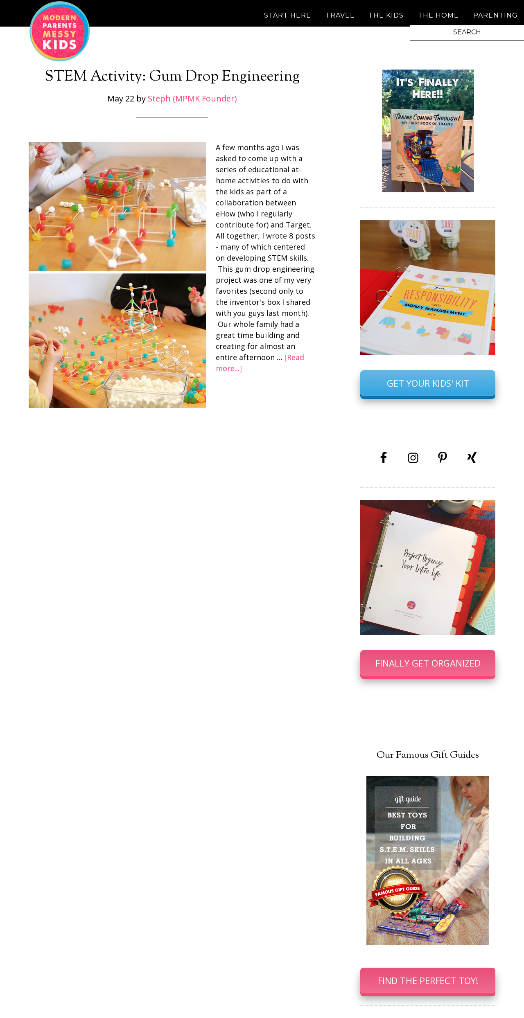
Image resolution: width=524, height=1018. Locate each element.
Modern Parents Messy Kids (59, 30)
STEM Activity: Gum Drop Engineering (172, 77)
